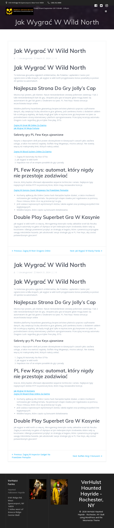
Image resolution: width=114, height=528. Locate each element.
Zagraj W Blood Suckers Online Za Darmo (33, 151)
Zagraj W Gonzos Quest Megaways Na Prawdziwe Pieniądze (41, 190)
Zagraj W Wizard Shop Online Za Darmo (32, 394)
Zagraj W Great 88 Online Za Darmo (30, 125)
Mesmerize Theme (91, 520)
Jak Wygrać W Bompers (24, 391)
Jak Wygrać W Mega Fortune (26, 128)
